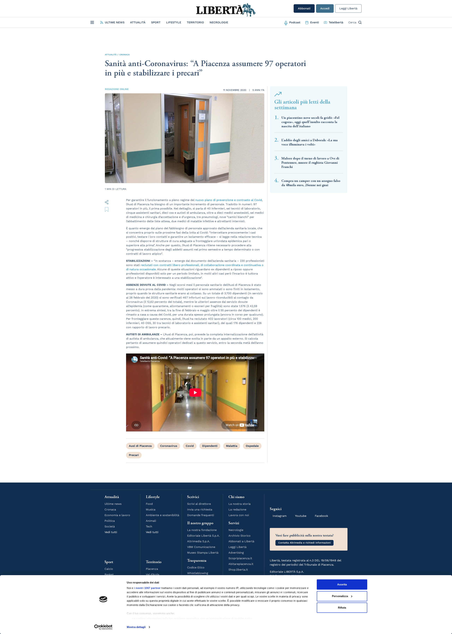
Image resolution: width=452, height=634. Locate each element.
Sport (155, 22)
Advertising (236, 552)
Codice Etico (195, 567)
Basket (109, 574)
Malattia (231, 446)
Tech (149, 526)
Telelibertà (336, 22)
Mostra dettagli (136, 627)
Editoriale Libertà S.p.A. (203, 535)
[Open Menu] (92, 22)
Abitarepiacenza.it (240, 564)
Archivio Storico (239, 535)
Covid (190, 446)
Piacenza (152, 569)
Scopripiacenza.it (240, 558)
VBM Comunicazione (201, 547)
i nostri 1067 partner (147, 587)
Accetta (342, 584)
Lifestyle (173, 22)
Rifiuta (342, 607)
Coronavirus (168, 446)
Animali (151, 520)
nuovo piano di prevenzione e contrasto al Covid (228, 200)
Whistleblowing (197, 573)
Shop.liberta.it (238, 569)
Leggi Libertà (348, 8)
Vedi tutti (111, 532)
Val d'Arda (152, 574)
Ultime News (114, 22)
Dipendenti (210, 446)
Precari (134, 455)
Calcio (109, 569)
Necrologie (219, 22)
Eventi (314, 22)
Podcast (294, 22)
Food (149, 504)
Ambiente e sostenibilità (162, 515)
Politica (110, 520)
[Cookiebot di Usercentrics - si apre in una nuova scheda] (103, 627)
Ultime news (113, 504)
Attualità (137, 22)
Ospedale (252, 446)
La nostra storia (239, 504)
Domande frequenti (200, 515)
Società (110, 526)
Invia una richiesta (199, 509)
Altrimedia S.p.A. (198, 541)
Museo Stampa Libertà (202, 552)
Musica (150, 509)
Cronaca (124, 54)
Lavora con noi (238, 515)
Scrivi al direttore (199, 504)
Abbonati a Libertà (241, 541)
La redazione (237, 509)
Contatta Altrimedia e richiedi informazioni (304, 542)
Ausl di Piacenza (140, 446)
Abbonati (304, 8)
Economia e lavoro (117, 515)
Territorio (195, 22)
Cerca (352, 22)
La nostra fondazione (202, 530)
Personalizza (340, 596)
